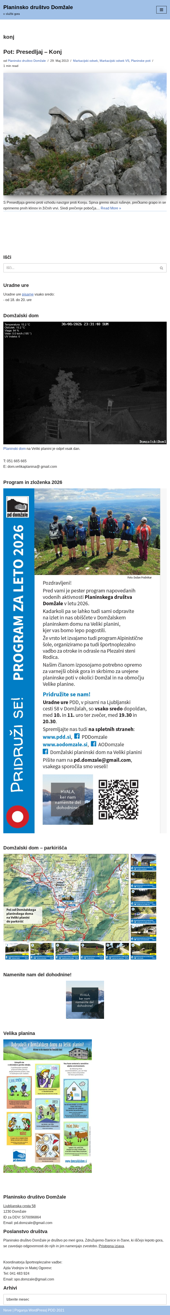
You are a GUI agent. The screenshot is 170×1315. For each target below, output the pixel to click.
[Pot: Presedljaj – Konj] (85, 134)
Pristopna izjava (111, 1246)
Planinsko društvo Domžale (27, 60)
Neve (7, 1310)
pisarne (28, 294)
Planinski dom (14, 449)
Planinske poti (141, 60)
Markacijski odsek (85, 60)
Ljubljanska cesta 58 (19, 1206)
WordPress (37, 1310)
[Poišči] (162, 268)
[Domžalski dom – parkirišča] (80, 959)
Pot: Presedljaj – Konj (32, 51)
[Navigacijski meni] (161, 10)
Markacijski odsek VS (114, 60)
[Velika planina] (47, 1172)
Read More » (111, 208)
